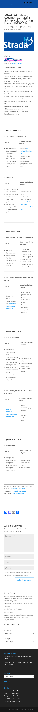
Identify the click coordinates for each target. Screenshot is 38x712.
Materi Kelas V (8, 29)
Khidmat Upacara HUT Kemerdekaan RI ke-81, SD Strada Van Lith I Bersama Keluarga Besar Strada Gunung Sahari (18, 598)
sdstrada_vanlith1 (18, 493)
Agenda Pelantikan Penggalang (13, 609)
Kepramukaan (8, 612)
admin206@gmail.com (13, 27)
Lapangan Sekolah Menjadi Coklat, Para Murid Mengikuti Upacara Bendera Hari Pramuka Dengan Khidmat (18, 617)
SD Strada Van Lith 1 (18, 489)
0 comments (18, 29)
